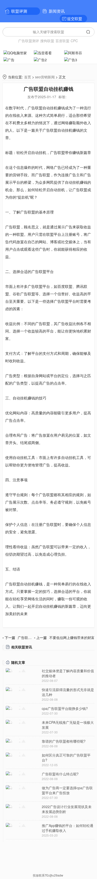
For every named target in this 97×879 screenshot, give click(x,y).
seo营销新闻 (45, 76)
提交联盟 (74, 18)
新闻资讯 (57, 11)
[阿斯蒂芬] (79, 52)
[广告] (18, 59)
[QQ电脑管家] (18, 52)
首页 (27, 76)
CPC (74, 40)
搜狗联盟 (47, 40)
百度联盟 (62, 40)
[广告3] (79, 59)
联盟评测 (19, 11)
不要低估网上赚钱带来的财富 (64, 637)
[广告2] (48, 59)
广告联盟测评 (28, 40)
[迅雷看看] (48, 52)
